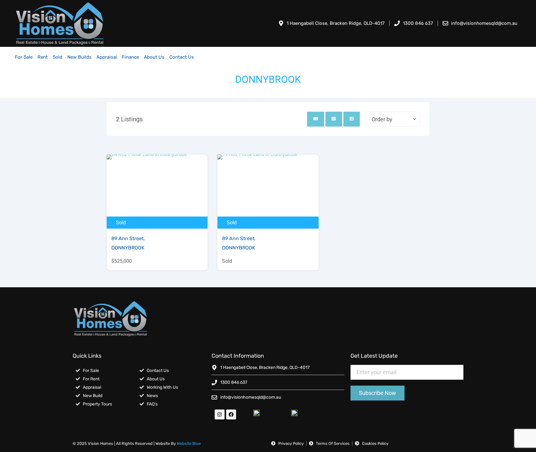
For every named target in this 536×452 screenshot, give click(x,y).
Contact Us (181, 57)
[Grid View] (333, 119)
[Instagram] (220, 414)
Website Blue (189, 443)
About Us (154, 57)
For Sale (24, 57)
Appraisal (106, 57)
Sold (57, 57)
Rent (43, 57)
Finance (130, 57)
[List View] (351, 119)
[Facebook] (231, 414)
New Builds (79, 57)
